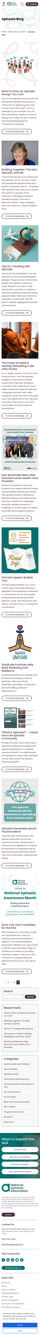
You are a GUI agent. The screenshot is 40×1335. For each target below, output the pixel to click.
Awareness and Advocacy (16, 1079)
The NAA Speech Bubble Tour (17, 579)
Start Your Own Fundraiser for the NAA (19, 926)
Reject (20, 1331)
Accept (20, 1325)
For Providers (10, 1097)
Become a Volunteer (20, 1164)
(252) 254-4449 (8, 1239)
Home (4, 32)
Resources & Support (17, 32)
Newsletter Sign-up (13, 1268)
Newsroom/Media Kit (10, 1300)
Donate (8, 1214)
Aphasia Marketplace (10, 1293)
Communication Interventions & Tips (19, 1085)
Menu (4, 5)
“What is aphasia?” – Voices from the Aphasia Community (20, 735)
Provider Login (7, 1296)
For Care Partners (12, 1092)
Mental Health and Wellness (17, 1064)
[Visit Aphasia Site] (12, 4)
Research (8, 1117)
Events (4, 1286)
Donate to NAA (20, 1149)
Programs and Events (14, 1112)
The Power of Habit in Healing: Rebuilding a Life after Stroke (18, 366)
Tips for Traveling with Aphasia (16, 268)
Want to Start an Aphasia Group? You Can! (18, 93)
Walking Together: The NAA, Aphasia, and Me (20, 171)
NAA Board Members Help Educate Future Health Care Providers (20, 478)
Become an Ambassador (20, 1157)
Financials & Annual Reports (13, 1303)
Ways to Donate (8, 1289)
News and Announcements (16, 1102)
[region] (20, 1322)
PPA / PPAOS (9, 1107)
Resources (9, 1122)
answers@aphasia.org (12, 1244)
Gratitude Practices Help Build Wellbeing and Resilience (17, 667)
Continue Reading (14, 131)
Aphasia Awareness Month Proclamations (19, 830)
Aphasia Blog (13, 19)
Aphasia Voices (11, 1074)
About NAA (6, 1282)
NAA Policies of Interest (11, 1307)
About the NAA (11, 1069)
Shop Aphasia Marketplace (20, 1171)
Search (8, 991)
